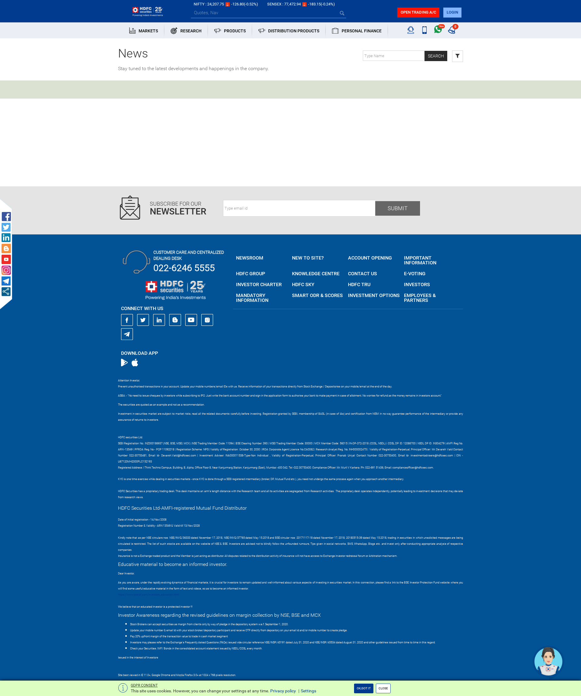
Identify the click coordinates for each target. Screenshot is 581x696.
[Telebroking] (411, 30)
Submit (398, 208)
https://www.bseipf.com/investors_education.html (148, 594)
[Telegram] (127, 334)
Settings (308, 690)
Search (436, 56)
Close (383, 688)
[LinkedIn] (159, 320)
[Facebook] (127, 320)
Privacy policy (283, 690)
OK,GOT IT (364, 688)
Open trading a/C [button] (418, 12)
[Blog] (175, 320)
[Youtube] (191, 320)
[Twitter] (143, 320)
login (452, 12)
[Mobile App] (424, 30)
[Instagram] (207, 320)
